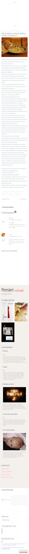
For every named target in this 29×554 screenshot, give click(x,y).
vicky (10, 235)
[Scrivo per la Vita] (14, 21)
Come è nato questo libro (10, 414)
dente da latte (20, 191)
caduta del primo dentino (9, 191)
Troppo (4, 367)
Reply (3, 221)
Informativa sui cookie (6, 548)
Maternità (18, 31)
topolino (17, 194)
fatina (4, 194)
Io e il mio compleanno (7, 471)
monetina (10, 194)
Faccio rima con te (6, 474)
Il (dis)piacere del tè (8, 384)
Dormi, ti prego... (5, 468)
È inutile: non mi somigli (7, 477)
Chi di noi (5, 351)
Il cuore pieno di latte (8, 430)
